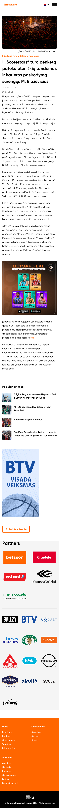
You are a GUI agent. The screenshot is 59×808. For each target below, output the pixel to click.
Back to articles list (17, 529)
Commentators (9, 775)
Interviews (6, 732)
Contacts (6, 767)
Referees (6, 771)
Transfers (6, 744)
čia (32, 337)
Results (35, 740)
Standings (36, 732)
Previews (6, 736)
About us (6, 763)
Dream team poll (10, 783)
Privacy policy (8, 748)
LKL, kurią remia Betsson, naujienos (20, 56)
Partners (6, 779)
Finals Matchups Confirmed (28, 419)
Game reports (8, 740)
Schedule (36, 736)
